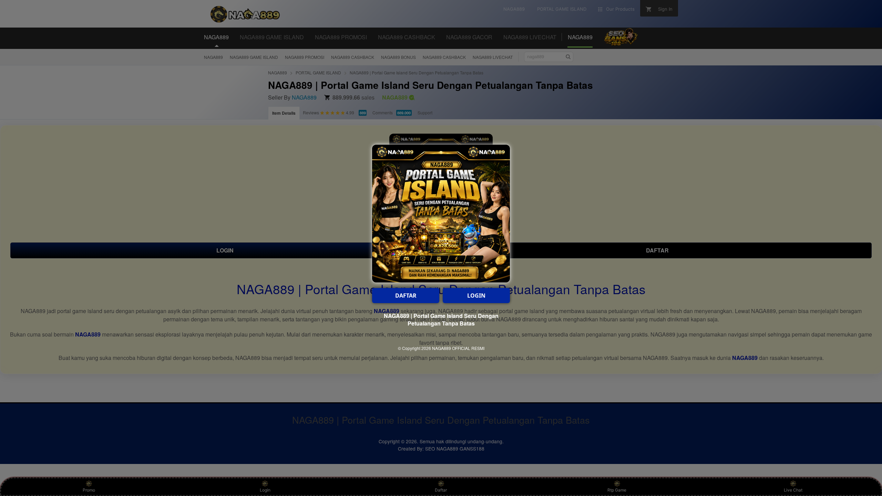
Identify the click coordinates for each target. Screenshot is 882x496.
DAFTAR (406, 295)
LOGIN (476, 295)
